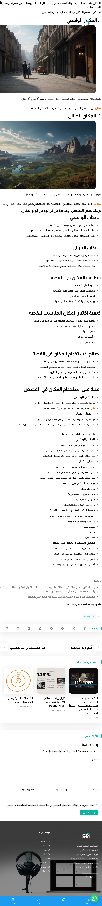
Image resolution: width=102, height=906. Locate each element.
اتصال (44, 871)
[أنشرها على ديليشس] (40, 628)
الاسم (94, 790)
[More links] (14, 24)
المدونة (44, 867)
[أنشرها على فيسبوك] (85, 628)
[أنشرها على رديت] (51, 628)
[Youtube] (82, 5)
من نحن (44, 850)
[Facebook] (95, 5)
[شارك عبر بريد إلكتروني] (7, 628)
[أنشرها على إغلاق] (74, 628)
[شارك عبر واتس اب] (18, 628)
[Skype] (95, 9)
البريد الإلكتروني (60, 790)
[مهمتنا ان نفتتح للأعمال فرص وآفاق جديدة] (85, 23)
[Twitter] (86, 5)
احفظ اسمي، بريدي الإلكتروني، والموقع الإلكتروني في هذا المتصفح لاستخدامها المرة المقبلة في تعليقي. (51, 805)
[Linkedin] (90, 5)
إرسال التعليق (89, 812)
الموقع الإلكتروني (28, 790)
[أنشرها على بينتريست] (62, 628)
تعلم (45, 862)
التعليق (94, 759)
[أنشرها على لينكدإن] (29, 628)
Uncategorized (89, 617)
